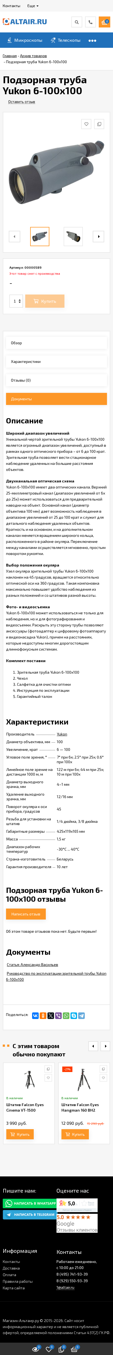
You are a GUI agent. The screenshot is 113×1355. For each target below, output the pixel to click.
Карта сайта (14, 1287)
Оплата (9, 1274)
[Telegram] (81, 1015)
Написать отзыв (26, 914)
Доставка (11, 1268)
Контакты (11, 1261)
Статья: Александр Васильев (32, 964)
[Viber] (58, 1015)
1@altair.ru (65, 1287)
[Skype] (73, 1015)
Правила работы (18, 1281)
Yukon (62, 734)
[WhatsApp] (66, 1015)
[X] (50, 1015)
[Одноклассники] (43, 1015)
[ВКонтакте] (35, 1015)
